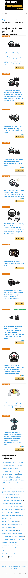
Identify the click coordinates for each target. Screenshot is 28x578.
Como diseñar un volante (11, 468)
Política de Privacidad (21, 566)
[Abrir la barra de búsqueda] (26, 13)
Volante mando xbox (10, 539)
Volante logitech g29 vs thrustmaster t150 (13, 524)
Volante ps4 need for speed (12, 465)
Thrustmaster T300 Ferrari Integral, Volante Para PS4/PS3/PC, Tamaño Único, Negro (13, 129)
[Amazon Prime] (22, 134)
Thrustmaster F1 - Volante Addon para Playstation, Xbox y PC (14, 263)
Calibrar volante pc (15, 557)
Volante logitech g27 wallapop (13, 536)
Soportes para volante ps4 (12, 498)
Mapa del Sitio (14, 568)
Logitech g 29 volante (10, 480)
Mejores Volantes (8, 20)
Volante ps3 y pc (8, 471)
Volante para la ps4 (9, 489)
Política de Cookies (11, 566)
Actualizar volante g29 (10, 507)
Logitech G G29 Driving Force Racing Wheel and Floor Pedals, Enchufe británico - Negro (13, 162)
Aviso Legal (4, 566)
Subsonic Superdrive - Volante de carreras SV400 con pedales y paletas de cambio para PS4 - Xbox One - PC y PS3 (14, 193)
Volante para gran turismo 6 (12, 504)
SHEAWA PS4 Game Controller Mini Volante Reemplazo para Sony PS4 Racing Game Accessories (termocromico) (14, 404)
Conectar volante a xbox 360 (13, 501)
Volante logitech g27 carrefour (13, 462)
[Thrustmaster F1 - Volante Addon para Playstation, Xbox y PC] (14, 253)
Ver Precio (20, 68)
